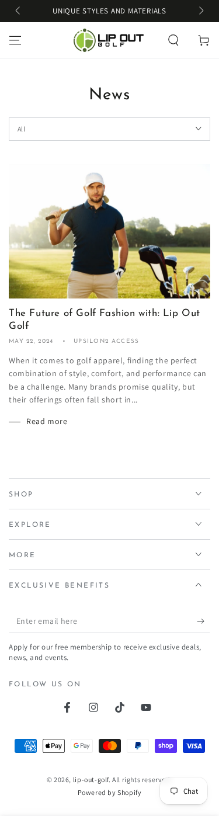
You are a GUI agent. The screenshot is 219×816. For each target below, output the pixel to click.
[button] (173, 40)
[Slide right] (200, 11)
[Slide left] (19, 11)
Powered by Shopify (110, 792)
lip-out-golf (91, 779)
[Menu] (15, 40)
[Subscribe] (203, 621)
